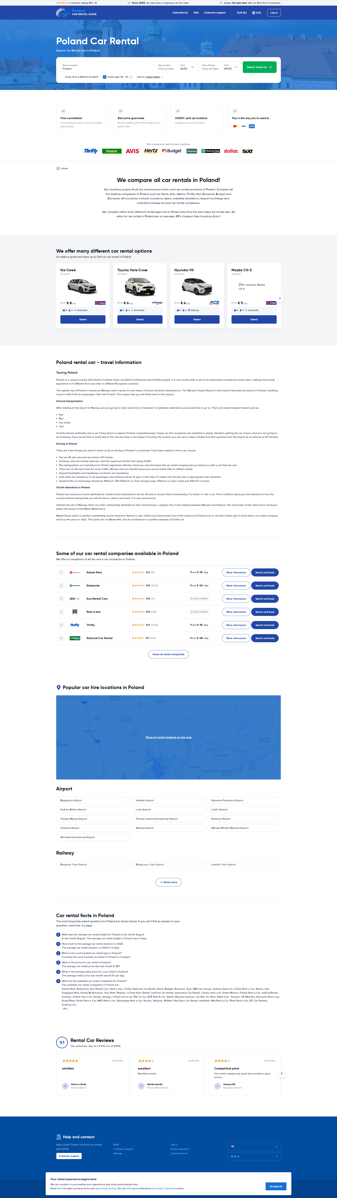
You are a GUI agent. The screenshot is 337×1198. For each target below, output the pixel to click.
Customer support (215, 13)
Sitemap (117, 1153)
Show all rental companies (168, 654)
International (180, 13)
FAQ (196, 13)
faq (83, 925)
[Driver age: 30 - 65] (104, 77)
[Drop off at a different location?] (62, 77)
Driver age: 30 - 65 (118, 76)
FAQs (116, 1144)
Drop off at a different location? (81, 76)
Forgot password (180, 1149)
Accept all (276, 1186)
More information (236, 572)
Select (83, 319)
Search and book (265, 572)
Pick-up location (70, 65)
